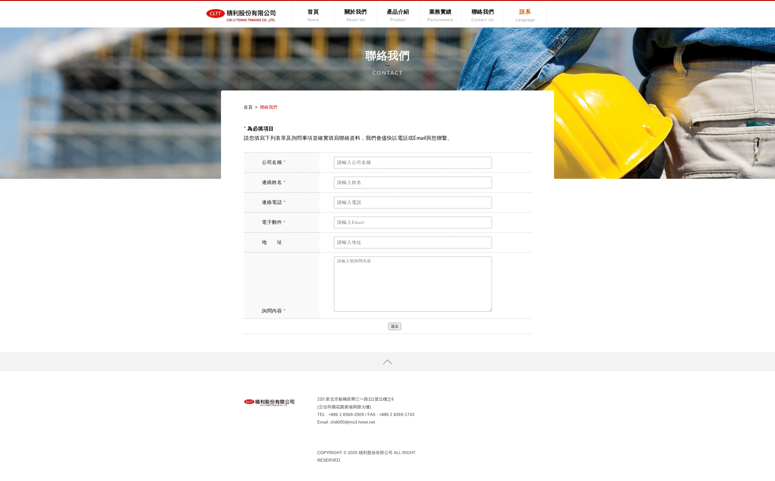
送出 (395, 326)
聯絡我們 (482, 15)
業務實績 (440, 15)
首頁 (313, 15)
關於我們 (356, 15)
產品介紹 (398, 15)
